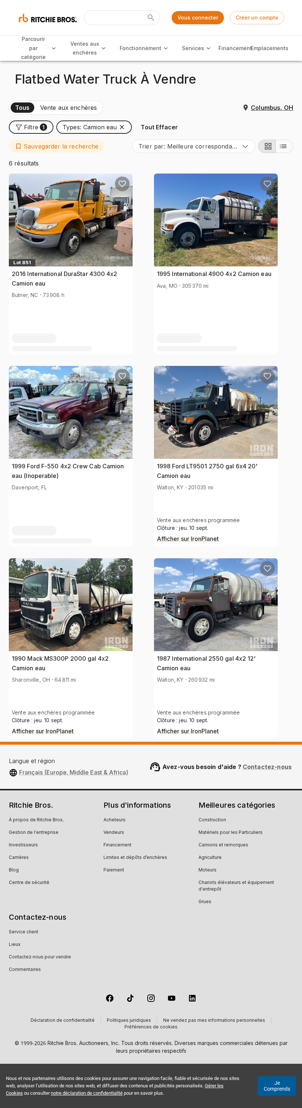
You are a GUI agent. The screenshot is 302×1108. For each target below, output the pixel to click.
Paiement (113, 870)
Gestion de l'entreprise (34, 832)
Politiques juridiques (129, 1020)
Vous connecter (198, 17)
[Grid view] (267, 146)
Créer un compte (257, 17)
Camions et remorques (223, 845)
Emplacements (270, 48)
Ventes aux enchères (84, 48)
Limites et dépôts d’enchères (135, 857)
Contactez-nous (267, 766)
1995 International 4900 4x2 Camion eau (214, 273)
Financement (235, 48)
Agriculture (210, 857)
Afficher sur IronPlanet (188, 539)
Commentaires (25, 970)
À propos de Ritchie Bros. (36, 820)
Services (193, 48)
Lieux (15, 944)
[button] (31, 127)
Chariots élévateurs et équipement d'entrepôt (236, 886)
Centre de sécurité (29, 883)
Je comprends (277, 1086)
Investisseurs (23, 845)
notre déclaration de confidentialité (87, 1093)
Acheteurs (114, 820)
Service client (23, 932)
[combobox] (193, 146)
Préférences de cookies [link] (151, 1027)
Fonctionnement (140, 48)
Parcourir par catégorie (33, 48)
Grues (205, 902)
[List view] (284, 146)
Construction (212, 820)
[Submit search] (151, 17)
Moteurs (208, 870)
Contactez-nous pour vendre (40, 957)
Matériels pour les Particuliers (231, 832)
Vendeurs (113, 832)
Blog (14, 870)
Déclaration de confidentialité (63, 1020)
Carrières (19, 857)
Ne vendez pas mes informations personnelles (214, 1020)
